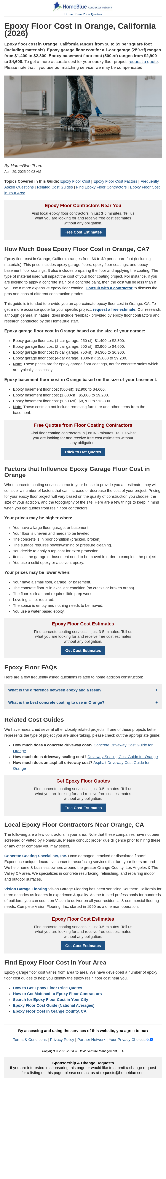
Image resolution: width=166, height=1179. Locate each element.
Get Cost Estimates (83, 650)
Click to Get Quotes (83, 452)
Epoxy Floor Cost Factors (115, 181)
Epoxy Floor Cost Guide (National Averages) (53, 1005)
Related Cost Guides (55, 187)
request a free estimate (114, 309)
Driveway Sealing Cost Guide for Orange (123, 757)
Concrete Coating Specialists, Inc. (35, 856)
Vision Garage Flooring (25, 889)
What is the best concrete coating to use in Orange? (56, 702)
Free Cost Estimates (83, 232)
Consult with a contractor (109, 288)
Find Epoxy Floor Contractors (101, 187)
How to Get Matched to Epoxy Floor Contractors (57, 994)
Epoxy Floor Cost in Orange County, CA (49, 1011)
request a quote (143, 61)
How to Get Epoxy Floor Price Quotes (47, 988)
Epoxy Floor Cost (75, 181)
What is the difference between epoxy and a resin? (55, 690)
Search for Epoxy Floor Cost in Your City (50, 999)
